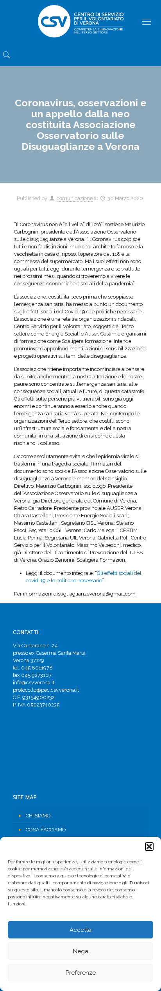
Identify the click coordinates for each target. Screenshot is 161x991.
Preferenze (81, 972)
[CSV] (80, 21)
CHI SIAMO (38, 816)
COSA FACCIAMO (46, 830)
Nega (80, 951)
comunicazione (75, 198)
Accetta (80, 929)
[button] (149, 846)
